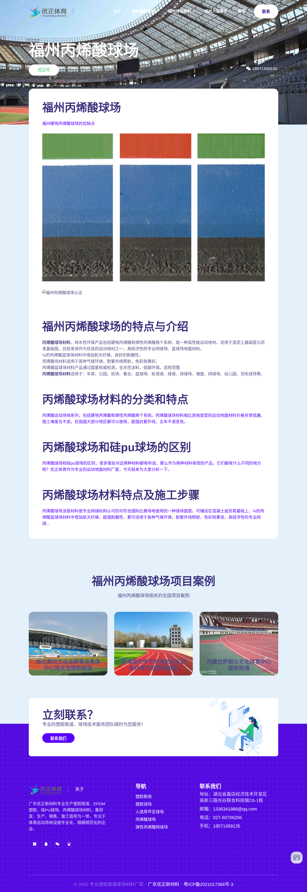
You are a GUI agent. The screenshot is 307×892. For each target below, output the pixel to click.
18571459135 (226, 826)
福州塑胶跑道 (143, 11)
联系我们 (58, 738)
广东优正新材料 (163, 884)
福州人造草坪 (216, 11)
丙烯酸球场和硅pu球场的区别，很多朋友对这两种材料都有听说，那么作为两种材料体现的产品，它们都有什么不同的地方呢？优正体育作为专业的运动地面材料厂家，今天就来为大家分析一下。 (151, 466)
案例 (241, 11)
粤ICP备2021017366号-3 (208, 884)
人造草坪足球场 (150, 812)
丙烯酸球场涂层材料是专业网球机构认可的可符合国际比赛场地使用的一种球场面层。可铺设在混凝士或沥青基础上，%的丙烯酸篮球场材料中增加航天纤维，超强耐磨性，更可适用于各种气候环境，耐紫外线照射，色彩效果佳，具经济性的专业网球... (153, 517)
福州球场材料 (179, 11)
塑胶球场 (144, 804)
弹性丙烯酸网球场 (152, 827)
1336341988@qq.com (235, 809)
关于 (117, 11)
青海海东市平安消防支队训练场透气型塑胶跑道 (153, 665)
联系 (266, 11)
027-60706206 (227, 817)
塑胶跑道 (144, 796)
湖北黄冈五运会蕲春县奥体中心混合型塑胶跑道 (68, 665)
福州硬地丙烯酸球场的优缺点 (68, 123)
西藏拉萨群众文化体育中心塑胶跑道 (239, 665)
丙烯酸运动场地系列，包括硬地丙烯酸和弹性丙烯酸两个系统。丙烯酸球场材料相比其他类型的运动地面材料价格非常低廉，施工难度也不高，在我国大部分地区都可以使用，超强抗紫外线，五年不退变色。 (153, 418)
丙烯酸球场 (146, 819)
